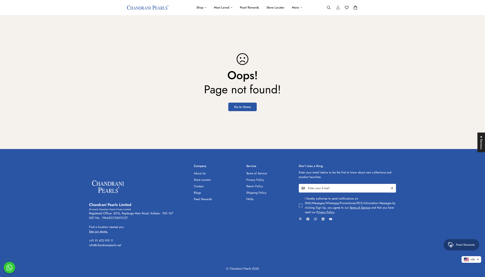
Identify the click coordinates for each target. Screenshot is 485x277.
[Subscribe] (392, 188)
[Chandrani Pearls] (147, 8)
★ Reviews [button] (481, 142)
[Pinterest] (300, 219)
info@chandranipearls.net (105, 245)
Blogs (197, 192)
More (295, 7)
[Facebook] (307, 219)
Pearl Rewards (249, 7)
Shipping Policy (256, 192)
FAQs (249, 199)
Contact (199, 186)
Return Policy (254, 186)
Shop (199, 7)
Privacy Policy (255, 180)
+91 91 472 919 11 (101, 240)
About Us (200, 173)
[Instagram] (315, 219)
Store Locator (275, 7)
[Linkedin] (323, 219)
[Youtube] (330, 219)
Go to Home (242, 107)
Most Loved (221, 7)
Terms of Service (256, 173)
